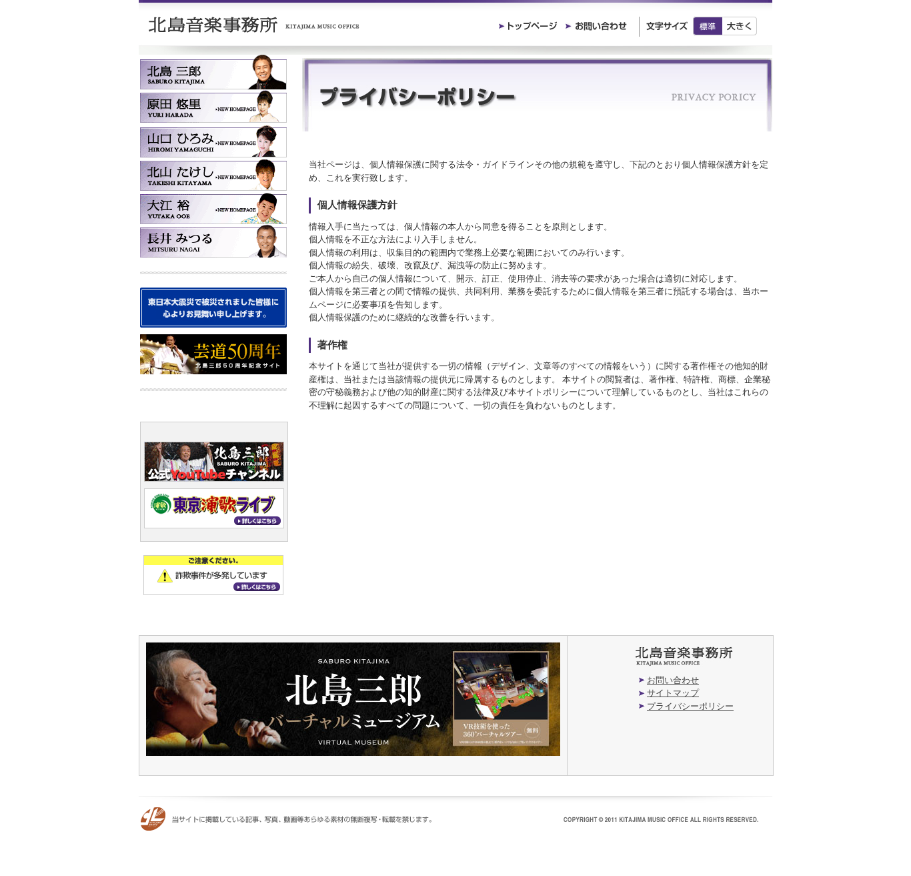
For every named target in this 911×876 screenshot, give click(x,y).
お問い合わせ (673, 680)
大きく (740, 26)
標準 (707, 26)
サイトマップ (673, 693)
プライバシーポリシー (690, 706)
